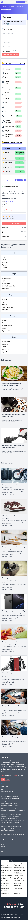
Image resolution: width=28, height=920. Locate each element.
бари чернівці (17, 883)
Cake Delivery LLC (7, 307)
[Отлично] (19, 50)
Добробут (5, 267)
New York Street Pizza (9, 286)
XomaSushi (5, 344)
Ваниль (4, 299)
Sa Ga (4, 328)
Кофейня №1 (6, 283)
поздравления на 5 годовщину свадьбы (19, 868)
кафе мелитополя (18, 875)
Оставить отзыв (14, 223)
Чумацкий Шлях (7, 331)
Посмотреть (9, 201)
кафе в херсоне (18, 888)
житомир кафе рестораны (5, 889)
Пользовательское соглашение (9, 796)
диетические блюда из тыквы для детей (20, 864)
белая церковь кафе (6, 875)
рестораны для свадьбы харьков (5, 892)
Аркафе (4, 281)
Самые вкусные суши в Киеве (9, 803)
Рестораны (12, 207)
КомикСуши (6, 341)
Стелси (4, 304)
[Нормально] (15, 50)
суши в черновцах (6, 895)
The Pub (4, 257)
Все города (4, 801)
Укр (8, 779)
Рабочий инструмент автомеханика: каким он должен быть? (13, 675)
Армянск (3, 851)
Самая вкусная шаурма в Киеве (9, 805)
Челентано (5, 288)
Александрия (4, 842)
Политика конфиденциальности (10, 798)
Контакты (3, 794)
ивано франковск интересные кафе (18, 877)
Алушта (3, 846)
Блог (2, 789)
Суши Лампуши (7, 352)
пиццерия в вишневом (17, 892)
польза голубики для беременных (6, 864)
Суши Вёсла (6, 349)
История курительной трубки (9, 818)
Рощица (4, 320)
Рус (3, 779)
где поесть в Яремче (6, 867)
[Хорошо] (17, 50)
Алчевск (3, 849)
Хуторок (5, 265)
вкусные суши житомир (17, 886)
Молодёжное (6, 278)
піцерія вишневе (5, 883)
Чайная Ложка (7, 325)
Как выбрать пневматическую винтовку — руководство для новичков (12, 580)
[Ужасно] (12, 50)
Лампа (4, 260)
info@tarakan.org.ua (20, 914)
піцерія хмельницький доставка (7, 877)
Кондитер (5, 310)
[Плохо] (14, 50)
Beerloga (5, 262)
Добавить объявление (7, 791)
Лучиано (5, 302)
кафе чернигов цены (19, 880)
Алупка (2, 844)
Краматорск (9, 210)
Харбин (4, 323)
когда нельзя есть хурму (6, 871)
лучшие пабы (4, 885)
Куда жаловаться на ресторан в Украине (12, 808)
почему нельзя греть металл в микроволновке (19, 872)
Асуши (4, 346)
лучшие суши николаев (4, 881)
